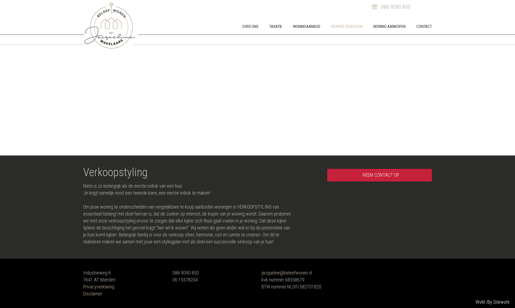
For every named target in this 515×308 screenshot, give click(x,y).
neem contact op (381, 175)
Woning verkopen (346, 26)
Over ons (250, 26)
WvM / (482, 302)
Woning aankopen (389, 26)
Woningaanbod (306, 26)
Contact (424, 26)
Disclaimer (92, 293)
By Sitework (499, 302)
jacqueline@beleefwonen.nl (287, 273)
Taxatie (275, 26)
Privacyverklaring (98, 287)
